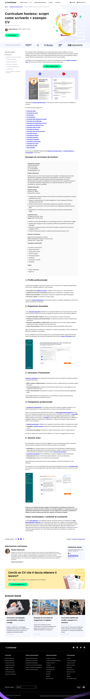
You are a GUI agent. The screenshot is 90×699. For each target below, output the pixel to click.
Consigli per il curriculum (51, 658)
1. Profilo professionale (11, 59)
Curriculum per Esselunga (33, 141)
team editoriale (33, 520)
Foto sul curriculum (49, 678)
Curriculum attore (31, 111)
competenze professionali (34, 407)
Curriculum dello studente (10, 671)
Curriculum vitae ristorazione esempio (37, 119)
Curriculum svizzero (32, 133)
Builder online (23, 2)
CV (30, 2)
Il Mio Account (81, 2)
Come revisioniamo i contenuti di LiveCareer (13, 72)
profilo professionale (37, 300)
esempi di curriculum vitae (54, 151)
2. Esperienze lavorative (11, 61)
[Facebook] (73, 647)
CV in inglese (48, 671)
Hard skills (48, 674)
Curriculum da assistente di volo (35, 125)
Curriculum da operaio (32, 135)
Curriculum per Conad (32, 143)
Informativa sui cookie (71, 671)
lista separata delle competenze (64, 412)
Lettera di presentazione (40, 2)
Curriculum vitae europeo (10, 665)
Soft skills (48, 676)
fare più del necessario (60, 451)
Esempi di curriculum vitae (78, 539)
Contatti (73, 2)
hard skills (75, 414)
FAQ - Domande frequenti (71, 678)
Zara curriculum (31, 147)
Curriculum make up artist (33, 127)
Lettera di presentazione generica (32, 669)
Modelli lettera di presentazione (32, 660)
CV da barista (30, 115)
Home (6, 6)
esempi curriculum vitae (38, 102)
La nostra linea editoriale (71, 660)
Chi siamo (57, 2)
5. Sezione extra (9, 69)
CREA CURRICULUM (52, 66)
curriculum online (73, 466)
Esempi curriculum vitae (9, 660)
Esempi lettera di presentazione (32, 662)
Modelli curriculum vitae (9, 658)
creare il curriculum (66, 336)
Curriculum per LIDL (32, 145)
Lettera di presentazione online (31, 658)
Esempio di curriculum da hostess (13, 57)
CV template (48, 665)
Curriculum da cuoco (32, 113)
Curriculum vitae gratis (9, 667)
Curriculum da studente (33, 129)
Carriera (50, 2)
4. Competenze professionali (12, 66)
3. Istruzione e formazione (11, 64)
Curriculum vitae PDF (50, 669)
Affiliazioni (69, 676)
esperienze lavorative (34, 311)
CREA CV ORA (51, 354)
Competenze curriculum (9, 669)
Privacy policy (69, 667)
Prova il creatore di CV (18, 584)
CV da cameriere (31, 117)
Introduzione (8, 54)
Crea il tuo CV (12, 35)
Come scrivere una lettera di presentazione (34, 665)
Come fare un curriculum (9, 662)
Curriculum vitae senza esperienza (36, 131)
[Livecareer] (10, 647)
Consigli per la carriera (50, 662)
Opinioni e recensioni (71, 665)
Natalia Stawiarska (13, 29)
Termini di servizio (70, 669)
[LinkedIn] (77, 647)
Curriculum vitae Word (50, 667)
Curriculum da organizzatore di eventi (36, 123)
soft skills (46, 417)
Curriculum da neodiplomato (34, 121)
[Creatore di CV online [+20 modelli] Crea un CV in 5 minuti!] (10, 2)
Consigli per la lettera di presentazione (53, 660)
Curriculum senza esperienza (10, 674)
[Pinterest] (80, 647)
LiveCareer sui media (71, 662)
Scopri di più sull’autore (17, 561)
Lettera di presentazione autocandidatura (33, 667)
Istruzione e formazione (31, 378)
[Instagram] (84, 647)
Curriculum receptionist (33, 139)
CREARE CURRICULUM (52, 487)
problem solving (38, 426)
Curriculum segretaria (32, 137)
